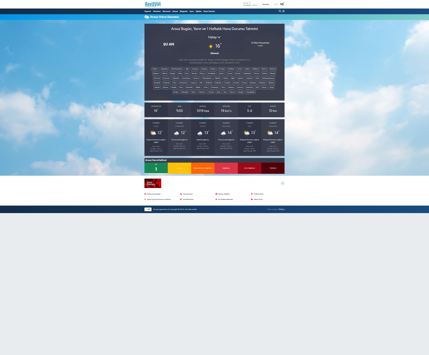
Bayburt (156, 73)
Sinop (264, 87)
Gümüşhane (207, 78)
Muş (181, 87)
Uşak (218, 92)
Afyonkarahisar (176, 69)
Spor (191, 11)
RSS (148, 209)
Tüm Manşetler (188, 199)
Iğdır (233, 78)
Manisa (271, 83)
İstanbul (249, 78)
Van (225, 92)
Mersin (165, 87)
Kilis (201, 83)
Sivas (271, 87)
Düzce (256, 73)
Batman (273, 69)
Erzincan (157, 78)
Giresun (196, 78)
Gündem (157, 11)
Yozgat (240, 92)
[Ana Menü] (283, 11)
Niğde (198, 87)
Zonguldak (250, 92)
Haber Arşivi (258, 199)
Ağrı (187, 69)
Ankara (213, 69)
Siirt (257, 87)
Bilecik (165, 73)
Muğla (174, 87)
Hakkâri (217, 78)
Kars (174, 83)
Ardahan (231, 69)
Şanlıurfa (249, 87)
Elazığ (272, 73)
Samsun (240, 87)
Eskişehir (176, 78)
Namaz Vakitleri (224, 194)
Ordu (206, 87)
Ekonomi (166, 11)
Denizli (237, 73)
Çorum (229, 73)
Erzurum (166, 78)
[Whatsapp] (283, 183)
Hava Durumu (188, 194)
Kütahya (253, 83)
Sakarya (231, 87)
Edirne (265, 73)
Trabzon (202, 92)
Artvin (240, 69)
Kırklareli (218, 83)
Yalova (232, 92)
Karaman (166, 83)
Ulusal (175, 11)
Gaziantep (186, 78)
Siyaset (147, 11)
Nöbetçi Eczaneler (154, 194)
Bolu (187, 73)
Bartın (264, 69)
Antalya (222, 69)
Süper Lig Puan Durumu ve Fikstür (159, 199)
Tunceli (210, 92)
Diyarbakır (247, 73)
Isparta (240, 78)
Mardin (157, 87)
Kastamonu (184, 83)
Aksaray (195, 69)
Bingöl (172, 73)
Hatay (226, 78)
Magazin (184, 11)
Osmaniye (214, 87)
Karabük (157, 83)
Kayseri (194, 83)
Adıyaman (164, 69)
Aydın (247, 69)
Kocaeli (236, 83)
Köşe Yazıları (209, 11)
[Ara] (280, 11)
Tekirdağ (184, 92)
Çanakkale (212, 73)
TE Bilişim (281, 209)
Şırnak (176, 92)
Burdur (194, 73)
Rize (223, 87)
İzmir (257, 78)
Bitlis (180, 73)
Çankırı (221, 73)
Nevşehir (189, 87)
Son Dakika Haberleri (225, 199)
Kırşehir (227, 83)
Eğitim (199, 11)
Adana (154, 69)
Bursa (202, 73)
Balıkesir (256, 69)
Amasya (204, 69)
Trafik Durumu (259, 194)
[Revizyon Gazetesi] (152, 4)
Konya (244, 83)
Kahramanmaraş (268, 78)
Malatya (262, 83)
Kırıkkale (209, 83)
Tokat (193, 92)
